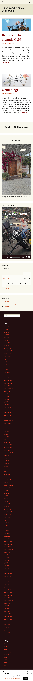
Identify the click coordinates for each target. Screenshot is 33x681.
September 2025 (8, 356)
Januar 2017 (7, 614)
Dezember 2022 (8, 445)
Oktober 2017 (7, 597)
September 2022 (8, 453)
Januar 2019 (7, 571)
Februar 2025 (7, 375)
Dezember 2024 (8, 380)
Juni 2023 (6, 428)
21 (20, 281)
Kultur (5, 657)
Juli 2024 (6, 394)
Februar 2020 (7, 536)
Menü (3, 2)
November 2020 (8, 512)
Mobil (5, 660)
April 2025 (6, 369)
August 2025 (7, 359)
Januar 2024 (7, 410)
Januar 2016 (7, 632)
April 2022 (6, 466)
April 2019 (6, 563)
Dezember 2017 (8, 592)
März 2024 (7, 404)
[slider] (15, 257)
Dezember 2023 (8, 412)
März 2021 (7, 501)
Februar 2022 (7, 471)
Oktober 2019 (7, 547)
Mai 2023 (6, 431)
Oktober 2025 (7, 353)
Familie (6, 649)
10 (4, 278)
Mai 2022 (6, 463)
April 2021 (6, 498)
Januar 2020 (7, 538)
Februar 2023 (7, 439)
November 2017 (8, 595)
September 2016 (8, 622)
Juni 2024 (6, 396)
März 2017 (7, 608)
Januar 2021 (7, 506)
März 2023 (7, 436)
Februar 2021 (7, 504)
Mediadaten (7, 306)
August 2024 (7, 391)
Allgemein (6, 643)
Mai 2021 (6, 496)
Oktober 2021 (7, 482)
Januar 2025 (7, 377)
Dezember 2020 (8, 509)
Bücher (5, 646)
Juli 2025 (6, 361)
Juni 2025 (6, 364)
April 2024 (6, 402)
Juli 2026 (6, 329)
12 (12, 278)
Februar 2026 (7, 343)
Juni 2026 (6, 332)
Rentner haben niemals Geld (13, 37)
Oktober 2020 (7, 514)
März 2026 (7, 340)
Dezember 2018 (8, 573)
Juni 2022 (6, 461)
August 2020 (7, 520)
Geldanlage (10, 89)
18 (8, 281)
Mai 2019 (6, 560)
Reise (5, 662)
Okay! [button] (25, 678)
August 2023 (7, 423)
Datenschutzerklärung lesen (13, 678)
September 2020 (8, 517)
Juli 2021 (6, 490)
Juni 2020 (6, 525)
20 (16, 281)
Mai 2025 (6, 367)
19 (12, 281)
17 (4, 281)
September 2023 (8, 420)
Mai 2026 (6, 334)
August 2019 (7, 552)
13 (16, 278)
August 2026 (7, 326)
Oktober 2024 (7, 385)
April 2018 (6, 587)
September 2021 (8, 485)
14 (20, 278)
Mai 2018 (6, 584)
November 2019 (8, 544)
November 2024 (8, 383)
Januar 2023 (7, 442)
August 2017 (7, 603)
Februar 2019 (7, 568)
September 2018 (8, 579)
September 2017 (8, 600)
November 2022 (8, 447)
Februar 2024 (7, 407)
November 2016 (8, 619)
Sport (5, 665)
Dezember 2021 (8, 477)
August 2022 (7, 455)
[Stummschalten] (26, 257)
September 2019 (8, 549)
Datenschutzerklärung (10, 304)
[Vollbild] (29, 257)
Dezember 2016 (8, 616)
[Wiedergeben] (4, 257)
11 (8, 278)
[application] (16, 233)
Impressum (7, 301)
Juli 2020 (6, 522)
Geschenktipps (8, 652)
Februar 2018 (7, 589)
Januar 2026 (7, 345)
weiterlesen (8, 62)
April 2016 (6, 630)
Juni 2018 (6, 581)
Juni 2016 (6, 627)
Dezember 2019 (8, 541)
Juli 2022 (6, 458)
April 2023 (6, 434)
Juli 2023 (6, 426)
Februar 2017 (7, 611)
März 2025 (7, 372)
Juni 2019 (6, 557)
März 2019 (7, 565)
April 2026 (6, 337)
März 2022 (7, 469)
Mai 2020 (6, 528)
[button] (16, 233)
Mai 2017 (6, 606)
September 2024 (8, 388)
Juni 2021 (6, 493)
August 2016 (7, 624)
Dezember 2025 (8, 348)
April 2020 (6, 530)
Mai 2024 (6, 399)
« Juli (7, 288)
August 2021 (7, 487)
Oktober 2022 (7, 450)
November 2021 (8, 479)
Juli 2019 (6, 555)
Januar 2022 (7, 474)
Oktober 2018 (7, 576)
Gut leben (6, 654)
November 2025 (8, 351)
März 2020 (7, 533)
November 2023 (8, 415)
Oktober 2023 (7, 418)
